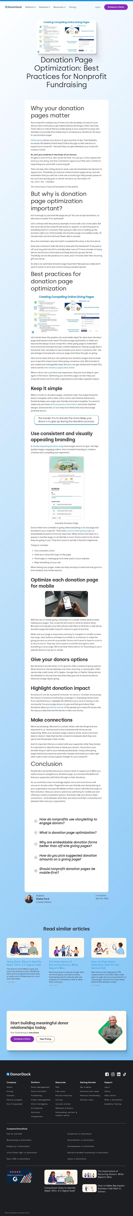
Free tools (60, 1091)
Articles (59, 1100)
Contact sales (87, 1100)
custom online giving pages (79, 531)
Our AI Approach (15, 1104)
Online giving (37, 140)
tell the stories (57, 707)
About (9, 1087)
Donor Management (40, 1087)
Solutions (35, 1112)
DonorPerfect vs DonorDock (81, 1140)
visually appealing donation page (48, 446)
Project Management (41, 1100)
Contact (11, 1095)
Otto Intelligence (39, 1104)
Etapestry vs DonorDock (18, 1146)
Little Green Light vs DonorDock (22, 1153)
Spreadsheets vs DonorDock (81, 1146)
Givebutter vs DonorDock (80, 1134)
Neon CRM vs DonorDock (18, 1159)
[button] (31, 7)
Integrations (37, 1116)
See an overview (14, 1134)
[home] (13, 7)
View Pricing (45, 1039)
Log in (107, 1087)
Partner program (14, 1100)
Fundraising (36, 1095)
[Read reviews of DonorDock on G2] (20, 1176)
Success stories (63, 1104)
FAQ (57, 1087)
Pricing (72, 7)
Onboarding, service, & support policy (66, 1113)
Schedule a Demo (116, 7)
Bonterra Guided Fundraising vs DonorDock (88, 1153)
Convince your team (89, 1091)
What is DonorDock (113, 1100)
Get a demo (85, 1087)
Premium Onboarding (90, 1095)
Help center (110, 1095)
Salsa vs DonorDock (77, 1159)
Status (107, 1091)
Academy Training (112, 1104)
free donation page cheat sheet (59, 367)
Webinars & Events (64, 1108)
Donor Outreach (38, 1091)
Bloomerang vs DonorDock (19, 1140)
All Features (37, 1108)
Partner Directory (63, 1095)
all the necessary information (63, 404)
